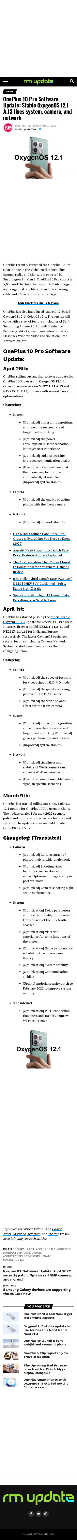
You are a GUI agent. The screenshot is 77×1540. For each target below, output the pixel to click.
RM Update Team (27, 129)
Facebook (19, 1234)
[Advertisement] (38, 38)
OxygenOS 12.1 (14, 1260)
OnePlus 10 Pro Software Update (28, 1256)
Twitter (53, 1234)
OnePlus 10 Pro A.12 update (23, 1252)
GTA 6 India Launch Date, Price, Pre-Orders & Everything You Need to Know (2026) (41, 539)
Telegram (33, 1234)
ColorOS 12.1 (46, 1249)
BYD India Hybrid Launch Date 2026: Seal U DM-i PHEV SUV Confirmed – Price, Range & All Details (42, 583)
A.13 (31, 1249)
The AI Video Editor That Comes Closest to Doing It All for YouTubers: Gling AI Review (41, 567)
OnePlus (65, 1249)
